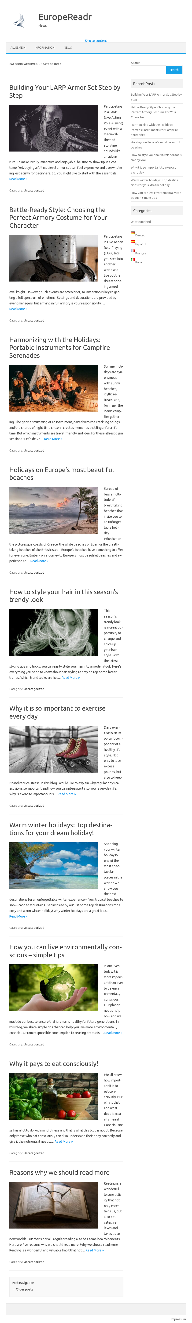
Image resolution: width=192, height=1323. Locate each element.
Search (135, 62)
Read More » (18, 179)
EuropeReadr (65, 17)
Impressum (178, 1319)
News (68, 47)
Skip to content (96, 41)
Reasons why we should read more (59, 1172)
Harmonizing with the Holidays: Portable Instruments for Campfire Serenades (59, 347)
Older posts (22, 1289)
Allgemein (18, 47)
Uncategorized (34, 190)
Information (45, 47)
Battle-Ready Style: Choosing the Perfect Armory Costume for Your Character (58, 217)
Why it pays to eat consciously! (53, 1063)
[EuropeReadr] (20, 35)
